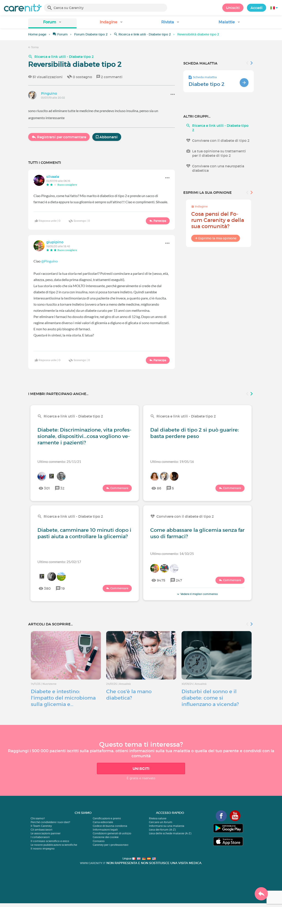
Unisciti (233, 8)
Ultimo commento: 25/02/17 (59, 562)
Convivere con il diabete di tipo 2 (220, 140)
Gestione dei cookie (106, 837)
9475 (161, 580)
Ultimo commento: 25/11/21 (59, 461)
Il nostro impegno (43, 848)
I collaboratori (40, 837)
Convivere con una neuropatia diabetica (218, 168)
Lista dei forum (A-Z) (162, 829)
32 (62, 488)
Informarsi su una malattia (166, 826)
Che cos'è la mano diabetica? (129, 694)
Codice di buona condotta (110, 826)
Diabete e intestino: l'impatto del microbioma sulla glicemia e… (63, 697)
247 (179, 580)
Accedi (256, 8)
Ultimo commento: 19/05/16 (172, 461)
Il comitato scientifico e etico (50, 841)
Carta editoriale (103, 822)
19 (63, 588)
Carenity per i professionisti (110, 844)
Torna (34, 47)
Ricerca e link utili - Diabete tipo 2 (145, 34)
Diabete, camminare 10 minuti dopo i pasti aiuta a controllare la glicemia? (84, 533)
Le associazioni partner (46, 833)
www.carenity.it (93, 863)
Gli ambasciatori (41, 829)
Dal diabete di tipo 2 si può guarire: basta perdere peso (194, 433)
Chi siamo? (38, 818)
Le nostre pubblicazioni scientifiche (54, 844)
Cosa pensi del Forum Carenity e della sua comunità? (217, 220)
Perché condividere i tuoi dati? (50, 822)
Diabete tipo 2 (206, 84)
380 (47, 588)
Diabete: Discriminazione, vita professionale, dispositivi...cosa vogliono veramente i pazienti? (84, 436)
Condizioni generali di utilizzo (112, 833)
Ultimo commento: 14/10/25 (172, 553)
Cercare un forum (160, 822)
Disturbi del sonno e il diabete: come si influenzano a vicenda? (210, 697)
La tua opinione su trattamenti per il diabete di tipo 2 (219, 153)
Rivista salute (157, 818)
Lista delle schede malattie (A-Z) (170, 833)
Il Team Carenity (41, 826)
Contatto (99, 841)
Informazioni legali (105, 829)
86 (159, 488)
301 (47, 488)
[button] (52, 23)
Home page (37, 34)
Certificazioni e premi (107, 818)
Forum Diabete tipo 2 (91, 34)
